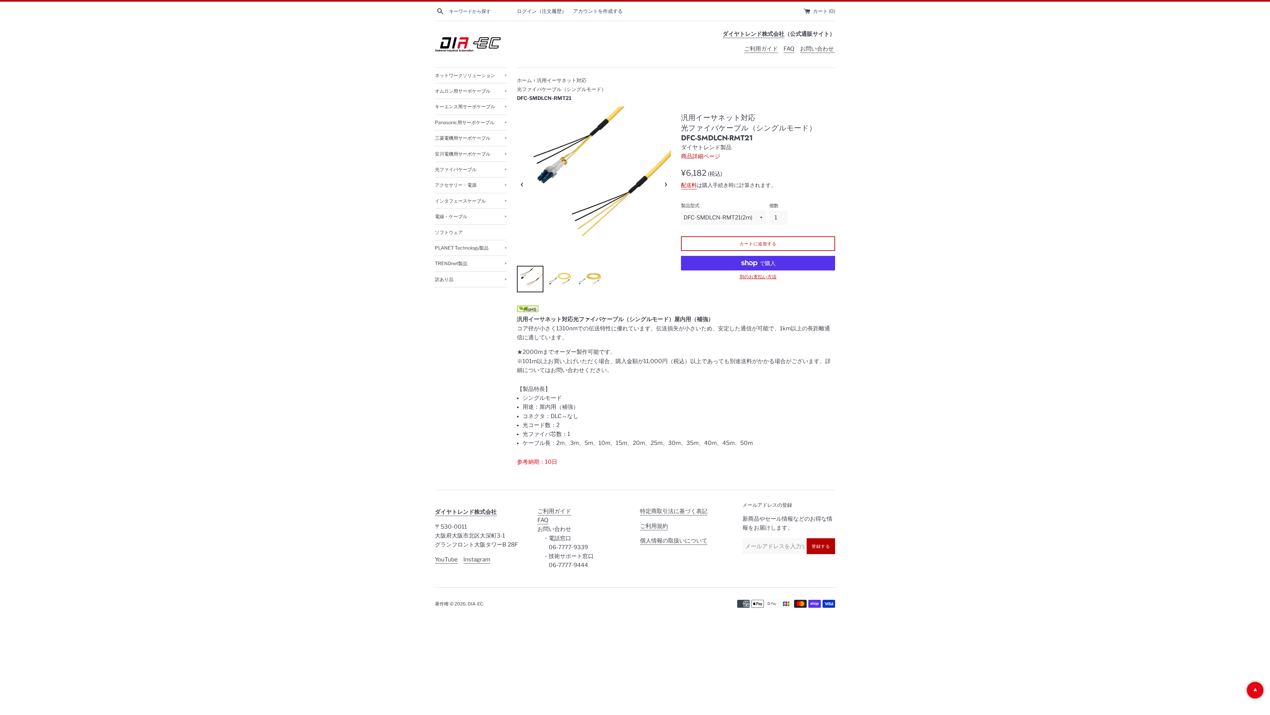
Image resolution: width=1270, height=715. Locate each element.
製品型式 (690, 205)
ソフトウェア (449, 232)
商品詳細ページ (700, 156)
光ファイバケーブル (471, 169)
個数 (774, 205)
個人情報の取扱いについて (673, 540)
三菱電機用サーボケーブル (471, 138)
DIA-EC (475, 603)
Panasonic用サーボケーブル (471, 122)
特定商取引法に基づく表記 (673, 511)
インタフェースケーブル (471, 201)
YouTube (446, 559)
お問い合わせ (817, 48)
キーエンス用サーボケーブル (471, 106)
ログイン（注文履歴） (542, 11)
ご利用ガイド (761, 48)
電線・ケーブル (471, 216)
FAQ (788, 48)
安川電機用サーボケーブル (471, 154)
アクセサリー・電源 (471, 185)
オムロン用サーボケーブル (471, 91)
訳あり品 (471, 279)
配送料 (689, 185)
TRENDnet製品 (471, 263)
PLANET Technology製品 (471, 248)
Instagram (476, 559)
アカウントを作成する (598, 11)
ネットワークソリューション (471, 75)
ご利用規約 (654, 526)
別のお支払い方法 (758, 276)
